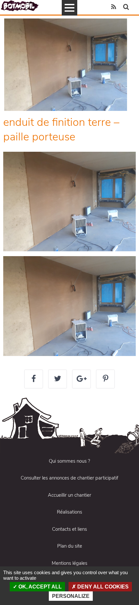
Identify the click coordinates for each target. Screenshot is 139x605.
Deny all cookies (102, 586)
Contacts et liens (69, 529)
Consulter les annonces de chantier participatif (69, 478)
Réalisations (69, 512)
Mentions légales (69, 563)
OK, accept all (39, 586)
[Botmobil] (19, 5)
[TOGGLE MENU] (69, 8)
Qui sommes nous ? (69, 461)
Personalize (71, 596)
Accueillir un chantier (69, 495)
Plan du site (69, 546)
